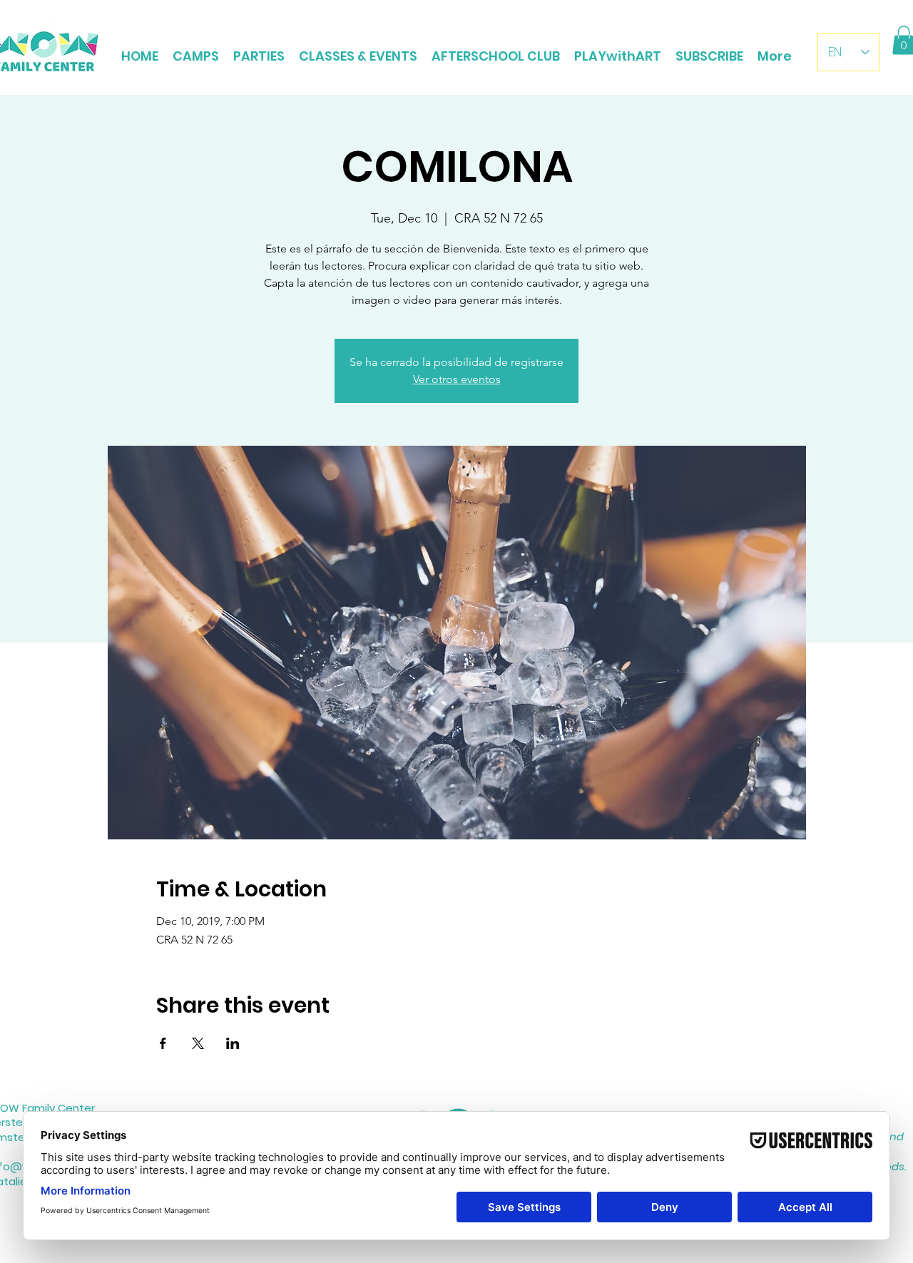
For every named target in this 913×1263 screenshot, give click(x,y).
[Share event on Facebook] (163, 1043)
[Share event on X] (198, 1043)
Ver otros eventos (457, 379)
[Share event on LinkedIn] (233, 1043)
